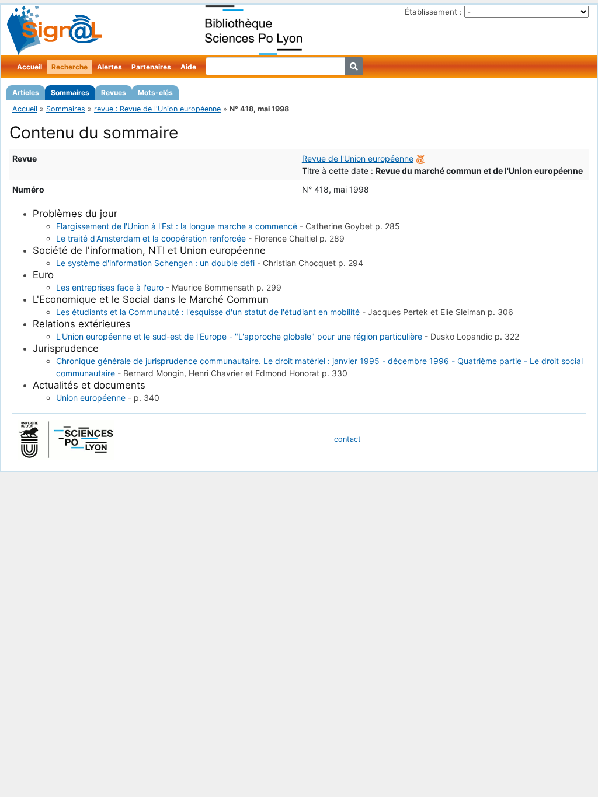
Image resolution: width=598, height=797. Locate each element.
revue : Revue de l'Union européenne (157, 108)
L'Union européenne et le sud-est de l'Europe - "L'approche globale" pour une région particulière (239, 336)
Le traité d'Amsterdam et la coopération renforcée (151, 238)
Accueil (29, 66)
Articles (25, 92)
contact (347, 439)
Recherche (69, 66)
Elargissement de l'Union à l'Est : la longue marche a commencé (176, 226)
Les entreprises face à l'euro (110, 287)
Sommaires (70, 92)
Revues (113, 92)
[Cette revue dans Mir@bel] (420, 158)
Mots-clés (155, 92)
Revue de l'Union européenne (357, 158)
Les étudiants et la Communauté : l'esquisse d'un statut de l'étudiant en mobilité (208, 312)
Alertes (109, 66)
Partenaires (151, 66)
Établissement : (433, 11)
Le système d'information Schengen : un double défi (155, 263)
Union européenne (91, 398)
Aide (188, 66)
